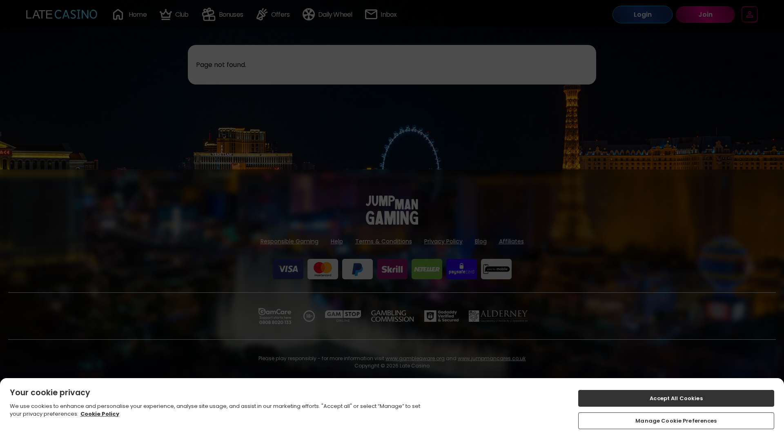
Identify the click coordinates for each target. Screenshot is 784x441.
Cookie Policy (99, 414)
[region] (392, 409)
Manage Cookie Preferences (676, 420)
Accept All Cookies (676, 398)
